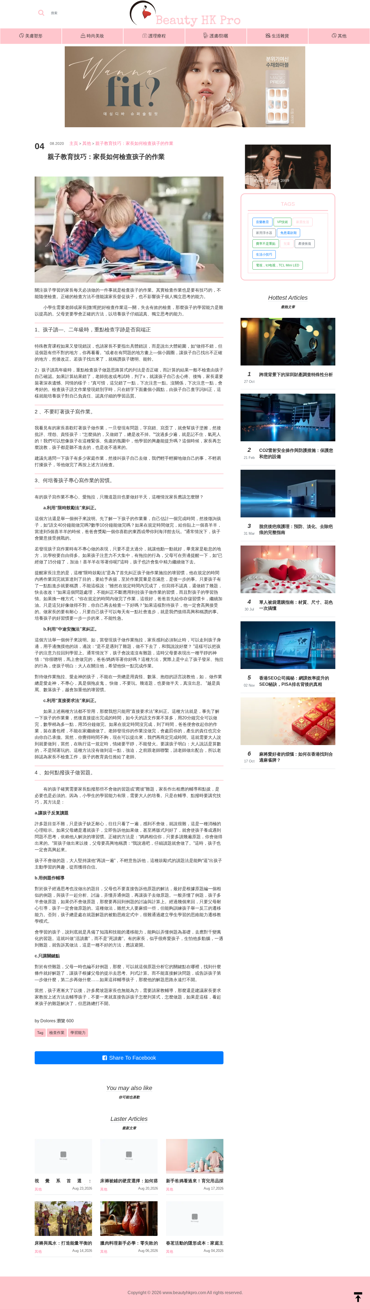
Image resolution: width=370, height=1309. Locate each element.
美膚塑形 (34, 36)
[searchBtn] (41, 13)
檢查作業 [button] (56, 1032)
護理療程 (157, 36)
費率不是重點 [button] (265, 244)
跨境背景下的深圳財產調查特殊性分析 (296, 374)
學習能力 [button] (78, 1032)
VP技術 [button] (282, 222)
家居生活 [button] (302, 222)
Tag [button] (40, 1032)
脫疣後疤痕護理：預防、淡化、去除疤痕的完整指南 (296, 529)
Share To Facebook (132, 1058)
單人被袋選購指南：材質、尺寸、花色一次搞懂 (296, 605)
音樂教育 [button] (262, 222)
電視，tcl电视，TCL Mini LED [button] (277, 265)
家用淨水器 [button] (264, 233)
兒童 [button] (287, 244)
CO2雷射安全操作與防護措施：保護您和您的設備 (296, 453)
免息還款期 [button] (288, 233)
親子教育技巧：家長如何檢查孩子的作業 (134, 143)
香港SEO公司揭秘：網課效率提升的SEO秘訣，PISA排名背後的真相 (294, 681)
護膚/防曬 (219, 36)
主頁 (73, 143)
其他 (342, 36)
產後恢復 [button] (304, 244)
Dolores (48, 1021)
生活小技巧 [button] (264, 254)
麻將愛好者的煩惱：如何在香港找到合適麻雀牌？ (296, 757)
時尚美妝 (95, 36)
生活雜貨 (280, 36)
